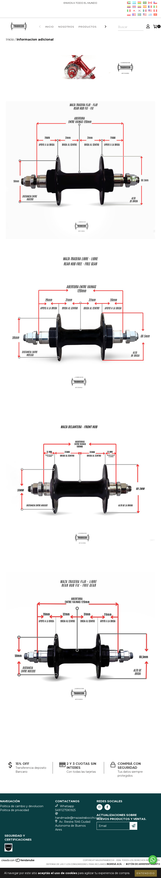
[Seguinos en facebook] (107, 807)
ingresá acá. (114, 864)
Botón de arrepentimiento (143, 864)
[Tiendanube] (18, 861)
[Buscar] (140, 27)
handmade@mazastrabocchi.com (78, 818)
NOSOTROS (66, 26)
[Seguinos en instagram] (99, 807)
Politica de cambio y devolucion (21, 806)
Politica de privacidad (14, 810)
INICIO (49, 26)
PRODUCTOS (87, 26)
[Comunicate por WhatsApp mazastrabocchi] (152, 859)
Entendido (146, 873)
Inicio (10, 39)
